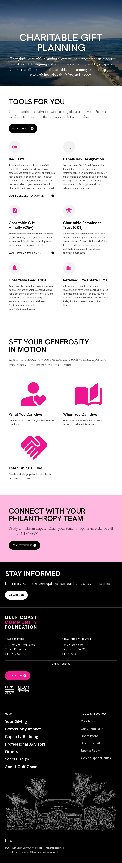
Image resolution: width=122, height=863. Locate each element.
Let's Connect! (21, 128)
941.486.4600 (13, 654)
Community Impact (23, 729)
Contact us (15, 675)
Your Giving (16, 721)
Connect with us (22, 545)
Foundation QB (52, 852)
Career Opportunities (96, 758)
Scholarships (17, 759)
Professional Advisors (25, 744)
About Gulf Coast (21, 766)
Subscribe (14, 595)
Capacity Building (21, 736)
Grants (11, 751)
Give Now (88, 721)
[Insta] (11, 840)
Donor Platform (92, 729)
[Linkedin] (17, 840)
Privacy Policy (11, 852)
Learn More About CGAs (25, 252)
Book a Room (90, 751)
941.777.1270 (70, 654)
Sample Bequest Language (26, 195)
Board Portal (90, 736)
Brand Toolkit (90, 743)
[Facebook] (5, 840)
